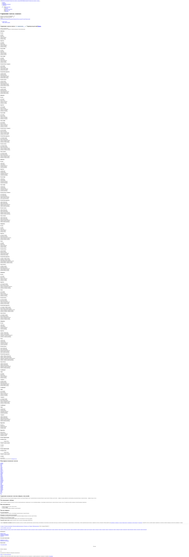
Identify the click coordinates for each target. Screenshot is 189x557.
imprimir (1, 487)
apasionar (1, 471)
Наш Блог (7, 11)
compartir (1, 479)
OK (1, 556)
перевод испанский (31, 529)
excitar (1, 467)
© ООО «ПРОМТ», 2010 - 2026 (5, 527)
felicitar (1, 477)
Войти (1, 554)
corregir (1, 488)
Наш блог (2, 536)
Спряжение (6, 4)
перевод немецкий (17, 529)
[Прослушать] (24, 26)
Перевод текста (3, 533)
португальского (135, 522)
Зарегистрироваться (7, 554)
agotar (1, 468)
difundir (1, 486)
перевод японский (143, 529)
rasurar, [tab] (6, 22)
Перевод (3, 2)
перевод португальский (88, 529)
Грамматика (4, 5)
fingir (1, 491)
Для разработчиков (3, 544)
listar (1, 464)
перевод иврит (60, 529)
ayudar (1, 472)
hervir (1, 465)
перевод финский (130, 529)
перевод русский (10, 529)
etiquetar (1, 473)
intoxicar (1, 463)
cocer (1, 466)
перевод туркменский (109, 529)
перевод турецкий (102, 529)
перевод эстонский (137, 529)
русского (120, 522)
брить (39, 26)
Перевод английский (3, 529)
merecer (1, 482)
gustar (1, 469)
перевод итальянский (38, 529)
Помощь (30, 526)
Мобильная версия (36, 526)
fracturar (1, 481)
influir (1, 474)
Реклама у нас (7, 10)
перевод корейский (80, 529)
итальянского (129, 522)
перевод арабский (55, 529)
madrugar (1, 480)
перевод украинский (123, 529)
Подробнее (51, 556)
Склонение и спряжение (4, 535)
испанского (140, 522)
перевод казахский (67, 529)
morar (1, 483)
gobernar (1, 489)
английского (113, 522)
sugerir (1, 475)
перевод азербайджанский (47, 529)
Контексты (4, 3)
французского (124, 522)
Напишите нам (14, 458)
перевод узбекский (116, 529)
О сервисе (2, 526)
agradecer (1, 485)
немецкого (117, 522)
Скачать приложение (8, 9)
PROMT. (29, 0)
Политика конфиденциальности (18, 526)
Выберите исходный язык (4, 16)
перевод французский (24, 529)
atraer (1, 484)
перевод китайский (73, 529)
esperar (1, 476)
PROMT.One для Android (4, 540)
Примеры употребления (4, 534)
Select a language (42, 526)
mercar (1, 492)
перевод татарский (95, 529)
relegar (1, 490)
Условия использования (8, 526)
